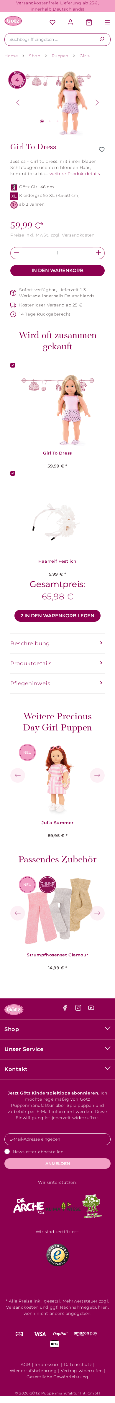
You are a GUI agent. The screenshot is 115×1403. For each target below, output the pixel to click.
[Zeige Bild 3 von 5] (57, 121)
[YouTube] (91, 1009)
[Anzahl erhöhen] (99, 253)
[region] (57, 103)
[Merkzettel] (52, 22)
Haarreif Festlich (57, 561)
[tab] (57, 643)
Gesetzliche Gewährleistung (57, 1376)
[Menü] (104, 22)
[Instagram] (79, 1009)
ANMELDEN (57, 1163)
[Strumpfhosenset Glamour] (58, 911)
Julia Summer (58, 822)
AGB (26, 1364)
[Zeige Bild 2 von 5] (49, 121)
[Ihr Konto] (71, 22)
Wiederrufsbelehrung (33, 1370)
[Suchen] (102, 39)
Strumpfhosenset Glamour (57, 955)
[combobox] (48, 39)
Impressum (47, 1364)
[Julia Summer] (58, 779)
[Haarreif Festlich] (57, 517)
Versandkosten (22, 1307)
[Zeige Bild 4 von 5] (65, 121)
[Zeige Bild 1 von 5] (42, 121)
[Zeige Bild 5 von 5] (73, 121)
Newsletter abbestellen (38, 1151)
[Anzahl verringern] (16, 253)
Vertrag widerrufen (82, 1370)
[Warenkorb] (89, 23)
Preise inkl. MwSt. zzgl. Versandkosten (52, 235)
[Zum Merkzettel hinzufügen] (102, 149)
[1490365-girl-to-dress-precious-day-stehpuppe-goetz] (57, 103)
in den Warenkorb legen (57, 615)
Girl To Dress (57, 453)
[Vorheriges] (17, 102)
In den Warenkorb (57, 270)
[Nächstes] (97, 102)
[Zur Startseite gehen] (13, 21)
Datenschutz (78, 1364)
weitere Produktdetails (75, 173)
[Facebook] (65, 1009)
